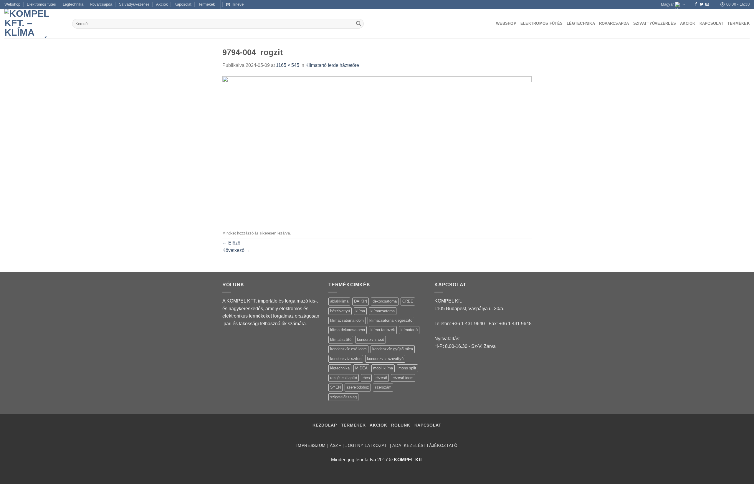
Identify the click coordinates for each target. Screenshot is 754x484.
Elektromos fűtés (41, 4)
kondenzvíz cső (370, 339)
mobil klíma (383, 368)
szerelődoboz (357, 387)
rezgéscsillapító (343, 378)
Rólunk (400, 425)
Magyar (667, 4)
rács (366, 378)
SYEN (335, 387)
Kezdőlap (324, 425)
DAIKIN (360, 301)
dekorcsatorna (385, 301)
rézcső (381, 378)
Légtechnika (73, 4)
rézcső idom (403, 378)
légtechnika (340, 368)
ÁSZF (335, 445)
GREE (407, 301)
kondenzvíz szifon (345, 358)
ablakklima (339, 301)
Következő (236, 250)
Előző (231, 242)
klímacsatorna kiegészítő (390, 320)
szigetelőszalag (343, 397)
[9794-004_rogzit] (377, 148)
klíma (360, 311)
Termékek (206, 4)
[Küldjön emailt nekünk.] (707, 4)
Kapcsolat (182, 4)
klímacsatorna (383, 311)
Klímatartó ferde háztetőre (332, 65)
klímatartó (409, 330)
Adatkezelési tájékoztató (424, 445)
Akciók (162, 4)
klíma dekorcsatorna (347, 330)
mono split (407, 368)
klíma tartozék (383, 330)
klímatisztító (340, 339)
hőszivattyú (340, 311)
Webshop (12, 4)
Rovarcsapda (101, 4)
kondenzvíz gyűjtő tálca (392, 349)
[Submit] (358, 24)
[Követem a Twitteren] (701, 4)
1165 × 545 (287, 65)
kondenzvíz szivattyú (385, 358)
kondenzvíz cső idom (348, 349)
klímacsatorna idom (347, 320)
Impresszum (311, 445)
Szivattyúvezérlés (134, 4)
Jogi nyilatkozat (367, 445)
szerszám (383, 387)
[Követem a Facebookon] (696, 4)
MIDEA (361, 368)
